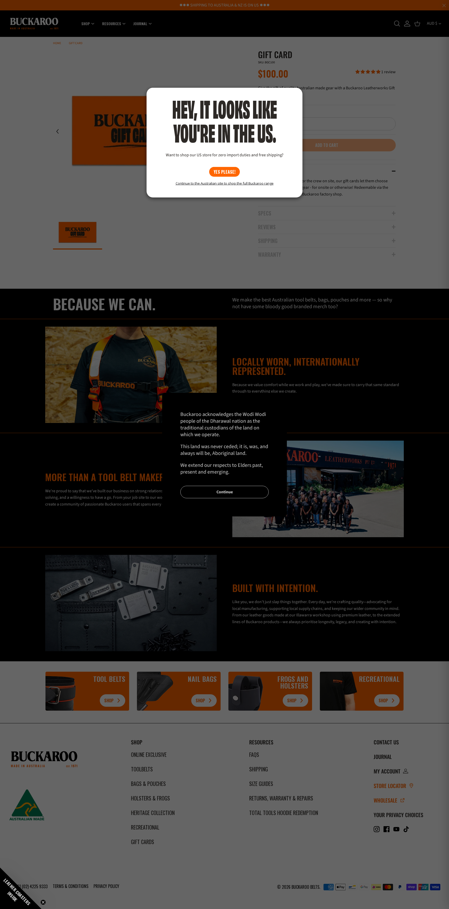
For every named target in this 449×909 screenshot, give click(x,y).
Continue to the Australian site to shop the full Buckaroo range (225, 183)
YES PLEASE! (224, 172)
